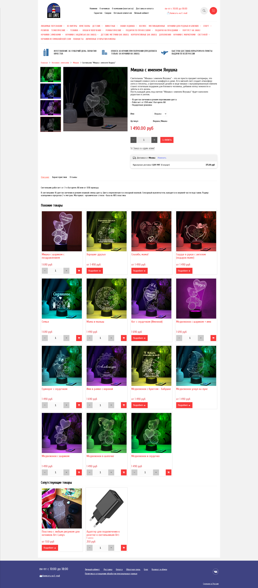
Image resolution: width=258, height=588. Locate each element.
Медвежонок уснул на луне (192, 389)
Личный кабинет (141, 13)
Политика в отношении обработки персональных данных (111, 573)
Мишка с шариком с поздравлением (53, 256)
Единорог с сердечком (54, 389)
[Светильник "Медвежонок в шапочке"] (107, 433)
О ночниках (105, 8)
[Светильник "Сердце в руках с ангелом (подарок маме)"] (196, 231)
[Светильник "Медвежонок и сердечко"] (151, 433)
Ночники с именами (60, 62)
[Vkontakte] (216, 572)
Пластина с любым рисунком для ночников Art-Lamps (61, 533)
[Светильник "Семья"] (62, 299)
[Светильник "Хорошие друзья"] (107, 231)
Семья (45, 321)
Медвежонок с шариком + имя (193, 321)
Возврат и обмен (159, 569)
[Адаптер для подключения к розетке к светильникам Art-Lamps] (107, 508)
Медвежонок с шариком (55, 456)
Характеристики (59, 177)
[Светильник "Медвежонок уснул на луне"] (196, 366)
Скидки (108, 13)
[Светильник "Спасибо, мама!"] (151, 231)
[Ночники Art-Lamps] (54, 17)
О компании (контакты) (122, 8)
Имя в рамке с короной (100, 389)
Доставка (107, 569)
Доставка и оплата (144, 8)
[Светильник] (95, 99)
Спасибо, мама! (139, 254)
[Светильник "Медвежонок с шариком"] (62, 433)
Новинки (93, 8)
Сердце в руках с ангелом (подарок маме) (191, 256)
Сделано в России (211, 583)
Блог (146, 569)
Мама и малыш (95, 321)
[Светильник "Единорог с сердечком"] (62, 366)
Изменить (162, 158)
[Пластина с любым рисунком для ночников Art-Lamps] (62, 508)
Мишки (76, 62)
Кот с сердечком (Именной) (147, 321)
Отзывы (73, 177)
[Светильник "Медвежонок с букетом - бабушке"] (151, 366)
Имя (132, 113)
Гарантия (98, 13)
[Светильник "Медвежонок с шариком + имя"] (196, 299)
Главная (44, 62)
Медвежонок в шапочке (100, 456)
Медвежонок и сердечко (145, 456)
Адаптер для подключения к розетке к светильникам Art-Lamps (103, 535)
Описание (45, 177)
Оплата (119, 569)
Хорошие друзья (96, 254)
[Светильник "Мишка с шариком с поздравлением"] (62, 231)
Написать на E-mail (177, 13)
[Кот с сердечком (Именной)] (151, 299)
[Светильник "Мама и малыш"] (107, 299)
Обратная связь (133, 569)
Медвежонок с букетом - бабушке (151, 389)
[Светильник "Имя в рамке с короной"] (107, 366)
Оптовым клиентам (123, 13)
